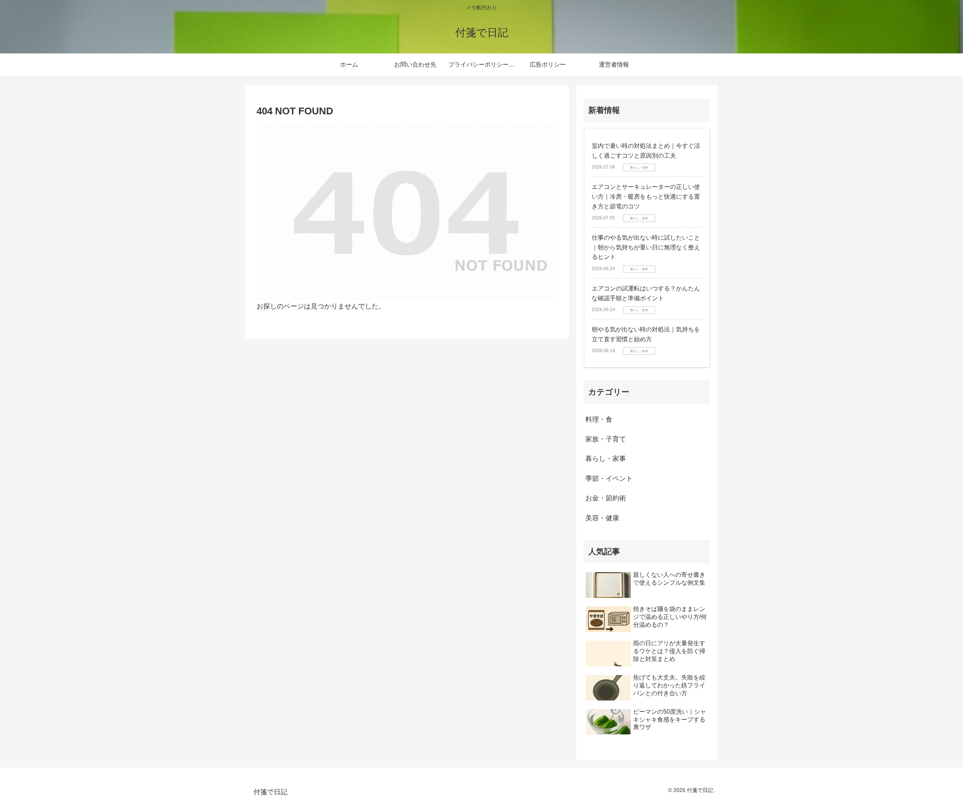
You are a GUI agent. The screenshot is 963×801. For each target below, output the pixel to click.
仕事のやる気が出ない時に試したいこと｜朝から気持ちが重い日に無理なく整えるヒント (646, 247)
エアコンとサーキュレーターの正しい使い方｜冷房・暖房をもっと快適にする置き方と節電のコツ (646, 196)
